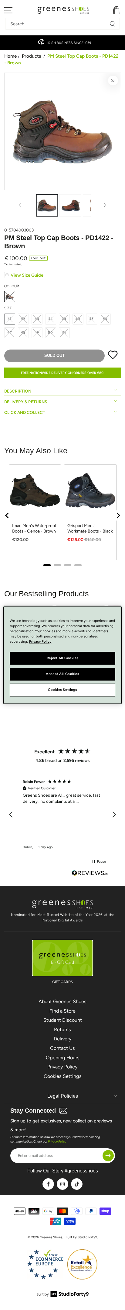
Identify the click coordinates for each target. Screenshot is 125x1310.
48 (23, 332)
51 (64, 332)
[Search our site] (112, 24)
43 (37, 319)
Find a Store (62, 1011)
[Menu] (9, 10)
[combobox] (58, 24)
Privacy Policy (62, 1067)
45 (91, 319)
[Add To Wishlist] (113, 357)
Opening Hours (62, 1058)
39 (64, 319)
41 (10, 319)
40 (77, 319)
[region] (62, 815)
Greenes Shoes (51, 1237)
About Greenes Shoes (62, 1001)
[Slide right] (106, 205)
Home (10, 56)
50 (50, 332)
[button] (11, 814)
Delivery (63, 1039)
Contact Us (62, 1048)
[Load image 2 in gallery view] (70, 205)
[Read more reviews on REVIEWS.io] (90, 873)
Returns (62, 1029)
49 (37, 332)
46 (105, 319)
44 (50, 319)
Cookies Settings (63, 1076)
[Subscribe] (108, 1155)
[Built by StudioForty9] (63, 1295)
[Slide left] (20, 205)
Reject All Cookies (62, 658)
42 (23, 319)
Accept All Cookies (62, 674)
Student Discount (62, 1020)
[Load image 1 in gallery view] (47, 205)
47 (9, 332)
